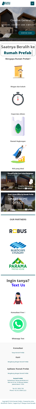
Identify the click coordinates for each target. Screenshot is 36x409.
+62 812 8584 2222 (20, 390)
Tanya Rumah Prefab (18, 352)
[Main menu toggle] (32, 3)
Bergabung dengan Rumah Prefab (18, 362)
